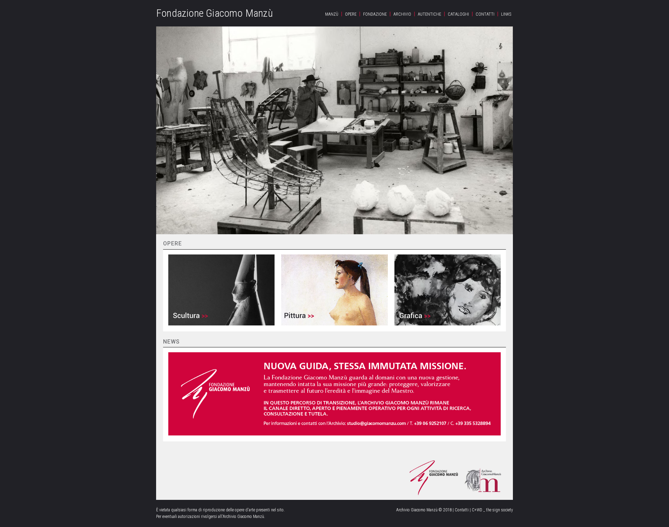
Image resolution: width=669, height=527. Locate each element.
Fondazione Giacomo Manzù (214, 13)
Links (506, 14)
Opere (350, 14)
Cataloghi (458, 14)
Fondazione (375, 14)
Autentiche (429, 14)
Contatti (485, 14)
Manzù (331, 14)
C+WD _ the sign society (492, 510)
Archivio (402, 14)
